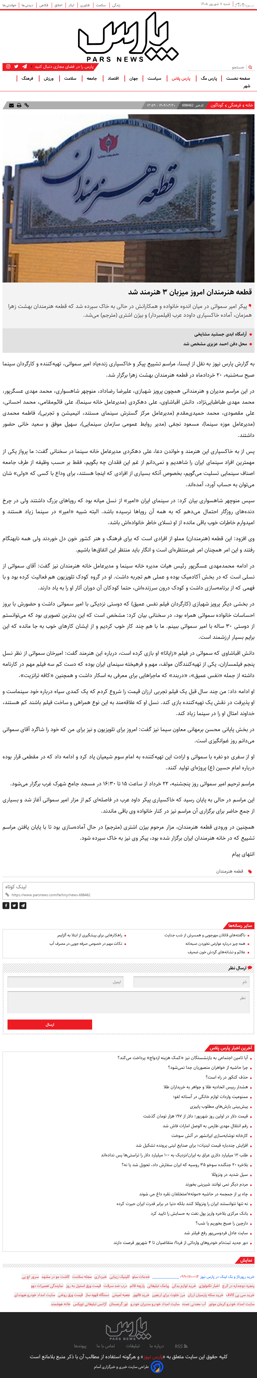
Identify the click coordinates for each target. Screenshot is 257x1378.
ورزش (49, 78)
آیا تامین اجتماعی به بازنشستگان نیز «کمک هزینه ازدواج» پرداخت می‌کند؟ (183, 1057)
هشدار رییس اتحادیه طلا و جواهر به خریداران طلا (206, 1087)
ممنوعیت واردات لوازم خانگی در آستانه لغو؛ (210, 1096)
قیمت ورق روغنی (70, 1295)
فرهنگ (28, 78)
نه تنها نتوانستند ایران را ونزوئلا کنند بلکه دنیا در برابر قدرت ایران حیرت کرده (182, 1203)
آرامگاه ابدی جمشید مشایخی (220, 334)
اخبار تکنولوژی (209, 1286)
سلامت (101, 5)
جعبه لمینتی (121, 1295)
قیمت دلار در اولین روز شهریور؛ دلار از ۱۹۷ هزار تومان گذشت (195, 1116)
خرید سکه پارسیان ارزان (205, 1295)
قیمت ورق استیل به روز (83, 1286)
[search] (251, 67)
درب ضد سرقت (115, 1286)
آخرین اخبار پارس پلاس (231, 1048)
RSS (179, 1346)
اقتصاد (114, 78)
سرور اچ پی (30, 1277)
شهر (246, 86)
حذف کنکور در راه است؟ (227, 1077)
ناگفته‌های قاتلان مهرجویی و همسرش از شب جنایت (205, 935)
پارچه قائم (137, 1286)
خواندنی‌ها (9, 5)
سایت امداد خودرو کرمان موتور (231, 1304)
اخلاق (59, 5)
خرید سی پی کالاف (240, 1295)
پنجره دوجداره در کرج (238, 1286)
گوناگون (217, 105)
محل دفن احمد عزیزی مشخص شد (215, 344)
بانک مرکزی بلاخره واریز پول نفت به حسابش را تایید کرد (199, 1213)
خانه (249, 105)
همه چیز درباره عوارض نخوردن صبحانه (215, 943)
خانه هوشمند (61, 1304)
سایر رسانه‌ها (240, 925)
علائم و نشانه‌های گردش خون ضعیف (216, 952)
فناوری (85, 5)
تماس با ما (106, 1346)
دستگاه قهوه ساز (97, 1295)
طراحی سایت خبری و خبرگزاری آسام (121, 1367)
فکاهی (44, 5)
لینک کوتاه (15, 887)
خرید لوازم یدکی (184, 1286)
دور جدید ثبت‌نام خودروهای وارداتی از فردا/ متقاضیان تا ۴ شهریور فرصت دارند (180, 1242)
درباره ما (156, 1346)
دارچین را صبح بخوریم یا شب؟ (222, 1223)
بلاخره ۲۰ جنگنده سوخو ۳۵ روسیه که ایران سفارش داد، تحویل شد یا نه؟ (185, 1164)
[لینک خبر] (26, 105)
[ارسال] (11, 105)
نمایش (246, 1260)
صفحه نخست (238, 78)
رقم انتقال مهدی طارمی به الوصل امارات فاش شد (205, 1125)
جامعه (92, 78)
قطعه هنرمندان (229, 871)
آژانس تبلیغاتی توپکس (90, 1304)
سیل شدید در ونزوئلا (230, 1174)
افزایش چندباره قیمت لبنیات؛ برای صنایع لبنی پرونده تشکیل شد (192, 1145)
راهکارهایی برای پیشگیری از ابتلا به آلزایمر (89, 935)
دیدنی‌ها (28, 5)
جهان (133, 78)
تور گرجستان (118, 1304)
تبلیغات (132, 1346)
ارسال (50, 1025)
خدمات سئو (141, 1277)
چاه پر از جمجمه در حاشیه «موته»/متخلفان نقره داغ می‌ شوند (193, 1194)
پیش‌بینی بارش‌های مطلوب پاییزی (219, 1106)
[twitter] (14, 905)
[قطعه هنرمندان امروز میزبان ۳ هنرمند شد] (22, 905)
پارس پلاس (181, 78)
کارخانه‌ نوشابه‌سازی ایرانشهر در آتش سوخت (209, 1135)
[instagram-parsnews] (8, 66)
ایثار (71, 5)
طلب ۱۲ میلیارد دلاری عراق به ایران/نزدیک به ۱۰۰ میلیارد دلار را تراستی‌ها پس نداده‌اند (174, 1155)
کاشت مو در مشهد (55, 1277)
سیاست (155, 78)
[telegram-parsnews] (24, 66)
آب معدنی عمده (194, 1304)
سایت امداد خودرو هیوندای (34, 1295)
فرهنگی (234, 105)
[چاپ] (18, 105)
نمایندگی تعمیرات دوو (47, 1286)
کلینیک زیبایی (119, 1277)
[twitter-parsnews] (16, 66)
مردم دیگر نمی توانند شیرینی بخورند (216, 1184)
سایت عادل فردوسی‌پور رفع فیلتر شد (216, 1233)
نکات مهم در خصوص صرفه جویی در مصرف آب (86, 943)
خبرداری (100, 1277)
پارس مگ (209, 78)
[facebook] (6, 905)
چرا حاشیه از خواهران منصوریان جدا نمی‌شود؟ (208, 1067)
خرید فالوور (141, 1295)
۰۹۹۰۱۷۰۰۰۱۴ (189, 1277)
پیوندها (80, 1346)
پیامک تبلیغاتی (158, 1286)
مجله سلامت (82, 1277)
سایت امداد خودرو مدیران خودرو (155, 1304)
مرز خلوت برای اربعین (168, 1295)
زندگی (116, 5)
